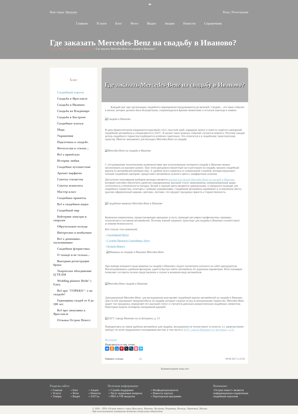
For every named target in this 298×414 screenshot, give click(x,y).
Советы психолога (70, 185)
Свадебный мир (68, 210)
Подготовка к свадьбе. (73, 142)
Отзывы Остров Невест (74, 320)
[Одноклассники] (112, 349)
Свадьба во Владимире (73, 111)
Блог (118, 23)
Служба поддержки (122, 390)
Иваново (71, 12)
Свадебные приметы (71, 198)
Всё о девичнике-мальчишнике (67, 240)
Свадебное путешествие (74, 167)
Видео (151, 23)
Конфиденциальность (165, 390)
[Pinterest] (122, 349)
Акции (170, 23)
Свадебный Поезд (118, 234)
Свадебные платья (70, 123)
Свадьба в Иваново (71, 104)
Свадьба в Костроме (71, 117)
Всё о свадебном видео (72, 204)
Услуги (101, 23)
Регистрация (240, 12)
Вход (226, 12)
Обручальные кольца (72, 226)
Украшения (65, 136)
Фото (134, 23)
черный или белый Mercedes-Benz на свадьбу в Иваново (201, 179)
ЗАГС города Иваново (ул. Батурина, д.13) (208, 329)
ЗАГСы (95, 396)
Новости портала (163, 393)
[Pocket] (136, 349)
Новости (189, 23)
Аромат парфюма (69, 173)
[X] (126, 349)
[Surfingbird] (141, 349)
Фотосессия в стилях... (73, 148)
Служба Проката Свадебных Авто (128, 240)
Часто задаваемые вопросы (126, 393)
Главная (82, 23)
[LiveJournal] (131, 349)
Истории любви (68, 160)
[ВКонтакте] (107, 349)
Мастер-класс (66, 191)
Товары (57, 396)
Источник (111, 339)
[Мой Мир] (117, 349)
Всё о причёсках (68, 154)
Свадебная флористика (73, 248)
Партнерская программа (167, 396)
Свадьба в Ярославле (72, 98)
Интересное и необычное (74, 232)
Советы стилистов (70, 179)
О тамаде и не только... (73, 255)
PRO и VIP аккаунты (123, 396)
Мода (60, 129)
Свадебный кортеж (82, 48)
